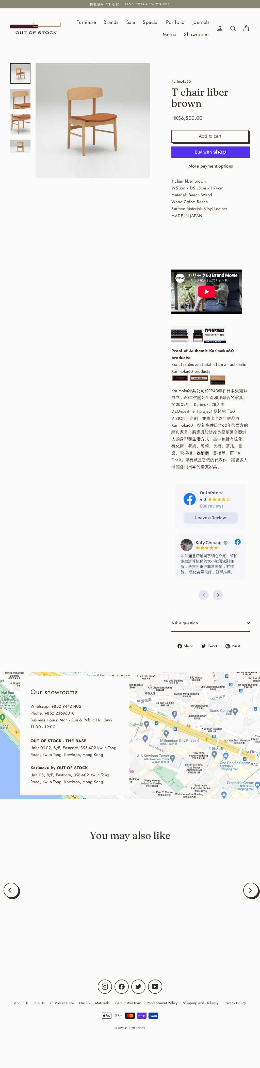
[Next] (250, 890)
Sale (130, 22)
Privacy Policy (234, 1002)
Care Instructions (128, 1002)
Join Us (39, 1002)
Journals (200, 22)
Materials (102, 1002)
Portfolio (175, 22)
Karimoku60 (51, 932)
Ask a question (184, 623)
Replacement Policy (162, 1002)
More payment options (210, 166)
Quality (84, 1002)
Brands (111, 22)
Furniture (86, 22)
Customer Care (62, 1002)
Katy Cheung (208, 542)
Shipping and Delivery (200, 1002)
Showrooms (196, 34)
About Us (21, 1002)
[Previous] (11, 890)
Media (169, 34)
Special (150, 22)
